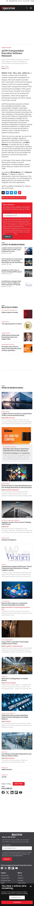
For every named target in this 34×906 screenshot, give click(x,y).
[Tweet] (15, 192)
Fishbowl (8, 721)
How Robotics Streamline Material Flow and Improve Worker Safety (16, 755)
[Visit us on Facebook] (3, 792)
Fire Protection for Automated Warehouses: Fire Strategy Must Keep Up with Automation (12, 260)
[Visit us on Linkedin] (12, 792)
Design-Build (5, 411)
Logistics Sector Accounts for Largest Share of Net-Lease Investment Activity (12, 249)
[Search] (26, 8)
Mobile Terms (10, 233)
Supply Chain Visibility (8, 713)
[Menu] (30, 8)
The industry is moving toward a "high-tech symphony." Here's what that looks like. (14, 761)
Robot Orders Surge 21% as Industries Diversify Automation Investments (14, 604)
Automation (5, 601)
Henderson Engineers (12, 490)
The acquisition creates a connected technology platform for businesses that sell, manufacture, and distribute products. (17, 725)
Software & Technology (9, 310)
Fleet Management (7, 640)
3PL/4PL (4, 564)
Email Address (7, 212)
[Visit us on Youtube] (20, 792)
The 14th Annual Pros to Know (12, 324)
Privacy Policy (21, 233)
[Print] (3, 192)
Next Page (18, 784)
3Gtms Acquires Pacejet (10, 312)
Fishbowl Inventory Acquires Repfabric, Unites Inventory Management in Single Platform (15, 717)
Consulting (5, 321)
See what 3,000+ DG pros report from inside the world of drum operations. (11, 348)
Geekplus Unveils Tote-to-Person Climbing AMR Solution (12, 271)
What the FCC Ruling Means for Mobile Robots (15, 679)
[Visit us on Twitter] (7, 792)
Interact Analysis (10, 683)
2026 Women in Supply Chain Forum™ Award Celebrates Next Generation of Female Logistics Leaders (11, 282)
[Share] (7, 192)
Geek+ (7, 526)
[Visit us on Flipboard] (16, 792)
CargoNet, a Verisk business (14, 646)
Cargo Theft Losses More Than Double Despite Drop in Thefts (15, 642)
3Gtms (7, 68)
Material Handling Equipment (11, 520)
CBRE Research (10, 418)
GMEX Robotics (10, 758)
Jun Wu (4, 777)
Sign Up (8, 236)
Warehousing (6, 47)
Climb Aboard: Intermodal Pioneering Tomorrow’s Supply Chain (10, 337)
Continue (17, 902)
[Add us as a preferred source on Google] (19, 192)
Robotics (4, 676)
